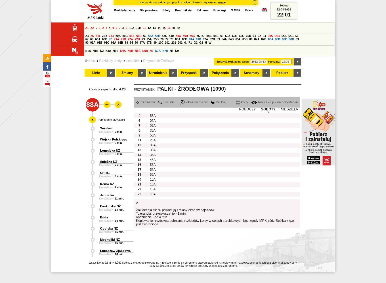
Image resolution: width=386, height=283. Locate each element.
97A (142, 42)
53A (150, 36)
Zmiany (127, 73)
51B (138, 36)
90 (86, 42)
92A (113, 42)
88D (291, 39)
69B (104, 39)
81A (191, 39)
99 (155, 42)
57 (203, 36)
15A (153, 179)
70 (110, 39)
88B (277, 39)
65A (284, 36)
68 (91, 39)
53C (164, 36)
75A (149, 39)
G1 (195, 42)
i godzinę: (274, 61)
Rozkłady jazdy (110, 61)
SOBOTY (268, 109)
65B (291, 36)
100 (160, 42)
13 (154, 28)
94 (131, 42)
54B (171, 36)
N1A (88, 51)
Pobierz (282, 73)
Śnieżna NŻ (108, 161)
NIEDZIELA (289, 109)
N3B (115, 51)
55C (192, 36)
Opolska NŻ (109, 228)
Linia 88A (132, 61)
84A (224, 39)
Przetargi (219, 10)
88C (284, 39)
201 (173, 42)
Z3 (87, 36)
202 (180, 42)
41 (173, 28)
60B (234, 36)
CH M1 (105, 173)
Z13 (104, 36)
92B (120, 42)
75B (156, 39)
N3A (108, 51)
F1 (190, 42)
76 (162, 39)
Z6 (92, 36)
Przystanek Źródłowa (158, 61)
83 (218, 39)
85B (245, 39)
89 (297, 39)
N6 (151, 51)
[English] (264, 11)
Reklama (202, 10)
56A (153, 135)
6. (185, 42)
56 (198, 36)
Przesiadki (147, 102)
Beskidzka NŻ (110, 206)
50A (118, 36)
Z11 (98, 36)
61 (254, 36)
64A (270, 36)
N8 (171, 51)
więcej (222, 2)
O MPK (235, 10)
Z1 (87, 28)
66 (296, 36)
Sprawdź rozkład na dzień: (233, 61)
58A (209, 36)
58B (215, 36)
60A (227, 36)
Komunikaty (183, 10)
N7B (165, 51)
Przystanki (189, 73)
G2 (201, 42)
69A (97, 39)
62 (259, 36)
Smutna (106, 128)
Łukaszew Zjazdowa (115, 250)
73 (143, 39)
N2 (102, 51)
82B (212, 39)
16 (168, 28)
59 (221, 36)
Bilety (166, 10)
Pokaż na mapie (196, 102)
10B (138, 28)
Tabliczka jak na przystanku (278, 102)
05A (153, 120)
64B (277, 36)
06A (153, 125)
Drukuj (220, 102)
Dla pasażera (148, 10)
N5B (145, 51)
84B (231, 39)
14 (159, 28)
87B (263, 39)
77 (166, 39)
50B (125, 36)
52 (144, 36)
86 (250, 39)
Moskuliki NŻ (110, 239)
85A (238, 39)
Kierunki (168, 102)
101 (167, 42)
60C (241, 36)
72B (137, 39)
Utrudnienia (158, 73)
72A (130, 39)
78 (171, 39)
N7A (158, 51)
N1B (95, 51)
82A (205, 39)
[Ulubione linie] (106, 104)
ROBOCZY (247, 109)
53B (157, 36)
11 (144, 28)
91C (106, 42)
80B (184, 39)
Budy (104, 217)
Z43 (111, 36)
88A (270, 39)
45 (178, 28)
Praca (249, 10)
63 (264, 36)
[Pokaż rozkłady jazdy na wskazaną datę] (297, 61)
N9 (177, 51)
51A (131, 36)
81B (198, 39)
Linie (96, 73)
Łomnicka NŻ (110, 150)
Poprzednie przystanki (111, 119)
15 (164, 28)
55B (185, 36)
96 (136, 42)
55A (178, 36)
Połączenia (220, 73)
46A (153, 160)
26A (153, 140)
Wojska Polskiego (113, 139)
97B (149, 42)
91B (99, 42)
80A (177, 39)
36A (153, 130)
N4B (130, 51)
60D (248, 36)
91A (92, 42)
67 (86, 39)
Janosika (107, 195)
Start (91, 61)
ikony (244, 102)
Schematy (251, 73)
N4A (123, 51)
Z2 (92, 28)
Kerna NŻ (107, 184)
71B (123, 39)
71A (116, 39)
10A (131, 28)
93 (126, 42)
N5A (138, 51)
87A (256, 39)
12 (149, 28)
